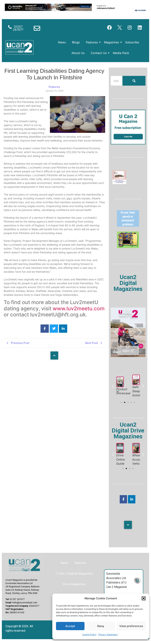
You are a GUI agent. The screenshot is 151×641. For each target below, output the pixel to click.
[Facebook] (109, 27)
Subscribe (132, 42)
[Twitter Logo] (119, 27)
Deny (100, 626)
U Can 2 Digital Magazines (74, 573)
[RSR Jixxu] (119, 183)
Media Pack (121, 53)
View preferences (131, 626)
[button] (143, 598)
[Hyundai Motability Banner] (75, 11)
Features (92, 42)
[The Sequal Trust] (128, 225)
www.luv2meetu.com (79, 308)
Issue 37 (128, 350)
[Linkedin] (139, 27)
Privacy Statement (107, 634)
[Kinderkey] (128, 247)
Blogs (76, 42)
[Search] (133, 81)
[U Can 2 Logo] (19, 47)
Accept (70, 626)
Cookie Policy (89, 634)
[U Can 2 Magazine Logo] (24, 565)
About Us (78, 53)
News (62, 42)
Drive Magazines (74, 584)
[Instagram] (129, 27)
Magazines (111, 42)
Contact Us (99, 53)
